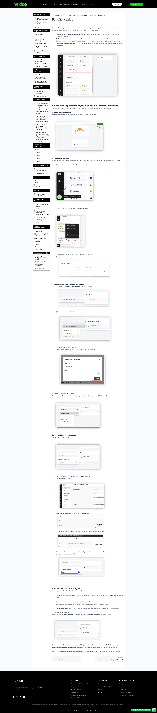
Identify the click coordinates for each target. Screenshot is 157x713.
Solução (45, 4)
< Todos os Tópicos (58, 15)
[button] (41, 14)
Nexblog (84, 4)
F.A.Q (91, 4)
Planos (55, 4)
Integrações (75, 4)
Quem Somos (64, 4)
